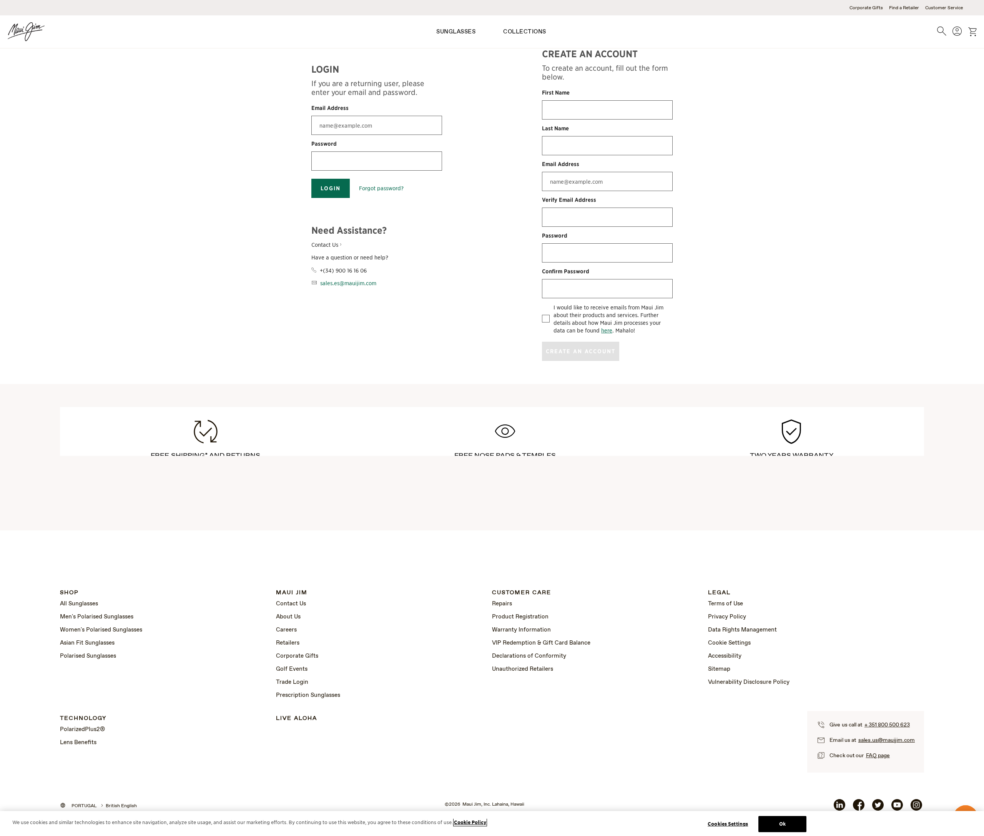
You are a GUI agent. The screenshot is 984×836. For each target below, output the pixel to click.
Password (324, 143)
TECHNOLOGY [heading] (83, 718)
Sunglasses (455, 32)
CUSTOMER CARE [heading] (521, 593)
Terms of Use (725, 604)
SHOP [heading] (69, 593)
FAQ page (878, 755)
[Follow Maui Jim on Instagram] (916, 808)
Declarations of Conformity (529, 656)
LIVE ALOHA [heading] (296, 718)
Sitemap (719, 669)
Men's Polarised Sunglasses (96, 617)
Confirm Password (565, 271)
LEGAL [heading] (719, 593)
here (606, 330)
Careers (286, 630)
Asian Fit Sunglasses (87, 643)
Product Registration (520, 617)
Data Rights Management (742, 630)
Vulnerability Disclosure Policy (749, 682)
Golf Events (292, 669)
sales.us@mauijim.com (886, 740)
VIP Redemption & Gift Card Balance (541, 643)
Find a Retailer (904, 8)
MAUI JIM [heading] (292, 593)
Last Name (555, 128)
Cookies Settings (728, 824)
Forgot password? (381, 187)
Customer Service (944, 8)
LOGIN (331, 188)
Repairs (502, 604)
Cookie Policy (470, 822)
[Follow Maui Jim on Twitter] (878, 808)
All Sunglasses (79, 604)
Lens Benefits (78, 742)
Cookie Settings (729, 643)
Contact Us (291, 604)
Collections (524, 32)
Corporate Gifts (866, 8)
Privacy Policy (727, 617)
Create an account (580, 351)
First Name (556, 92)
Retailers (287, 643)
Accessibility (724, 656)
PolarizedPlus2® (82, 729)
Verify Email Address (569, 199)
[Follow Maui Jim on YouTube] (897, 808)
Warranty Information (521, 630)
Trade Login (292, 682)
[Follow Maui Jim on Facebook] (858, 808)
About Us (288, 617)
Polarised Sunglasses (88, 656)
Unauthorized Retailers (522, 669)
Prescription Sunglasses (308, 695)
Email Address (330, 108)
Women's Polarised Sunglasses (101, 630)
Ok (782, 824)
